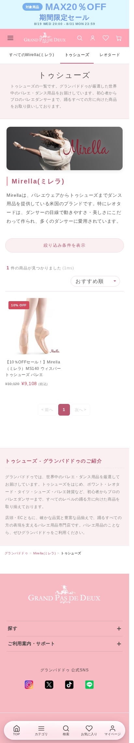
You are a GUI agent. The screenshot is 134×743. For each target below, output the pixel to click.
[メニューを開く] (10, 37)
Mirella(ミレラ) (44, 553)
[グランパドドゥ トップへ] (65, 595)
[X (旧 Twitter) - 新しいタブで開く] (49, 685)
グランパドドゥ (16, 553)
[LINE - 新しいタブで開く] (89, 685)
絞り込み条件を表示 (65, 245)
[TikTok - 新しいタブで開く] (69, 685)
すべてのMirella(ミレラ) (31, 55)
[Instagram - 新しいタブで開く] (29, 685)
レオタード (110, 55)
